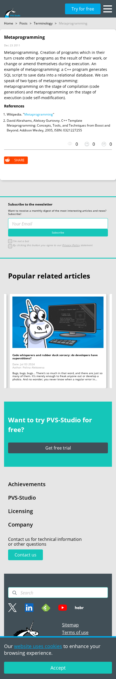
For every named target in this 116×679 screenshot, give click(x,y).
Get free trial (58, 448)
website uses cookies (38, 646)
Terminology (43, 23)
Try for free (82, 9)
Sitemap (70, 625)
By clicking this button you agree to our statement (52, 245)
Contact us (25, 555)
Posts (23, 23)
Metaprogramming (38, 114)
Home (8, 23)
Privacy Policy (71, 245)
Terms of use (75, 632)
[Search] (14, 593)
